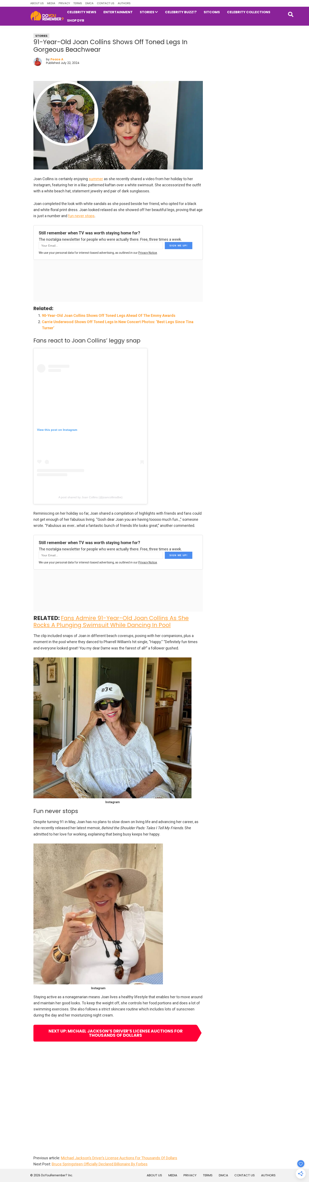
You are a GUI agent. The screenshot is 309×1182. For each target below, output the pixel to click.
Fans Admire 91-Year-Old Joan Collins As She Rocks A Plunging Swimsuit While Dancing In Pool (111, 621)
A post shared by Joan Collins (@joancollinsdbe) (90, 497)
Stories (41, 36)
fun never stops (81, 216)
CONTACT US (105, 3)
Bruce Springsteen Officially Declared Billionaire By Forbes (100, 1164)
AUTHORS (124, 3)
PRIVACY (64, 3)
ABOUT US (37, 3)
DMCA (89, 3)
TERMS (77, 3)
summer (96, 179)
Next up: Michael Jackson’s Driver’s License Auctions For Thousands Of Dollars (116, 1033)
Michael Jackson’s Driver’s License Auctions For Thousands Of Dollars (119, 1158)
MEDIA (51, 3)
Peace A (56, 59)
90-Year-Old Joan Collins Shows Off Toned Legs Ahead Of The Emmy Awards (108, 315)
